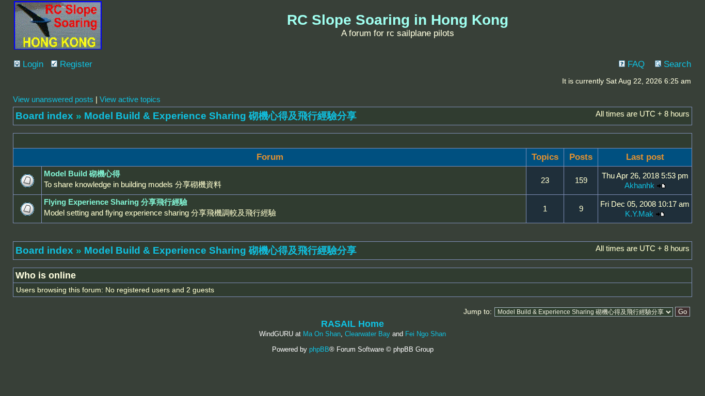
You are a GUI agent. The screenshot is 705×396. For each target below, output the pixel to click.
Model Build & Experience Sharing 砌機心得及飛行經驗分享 (220, 115)
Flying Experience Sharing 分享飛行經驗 (115, 201)
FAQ (635, 64)
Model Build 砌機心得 (82, 173)
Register (74, 64)
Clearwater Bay (367, 334)
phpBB (319, 349)
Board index (44, 115)
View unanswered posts (53, 99)
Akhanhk (639, 185)
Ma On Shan (322, 334)
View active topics (130, 99)
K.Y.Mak (639, 213)
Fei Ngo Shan (425, 334)
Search (676, 64)
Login (31, 64)
